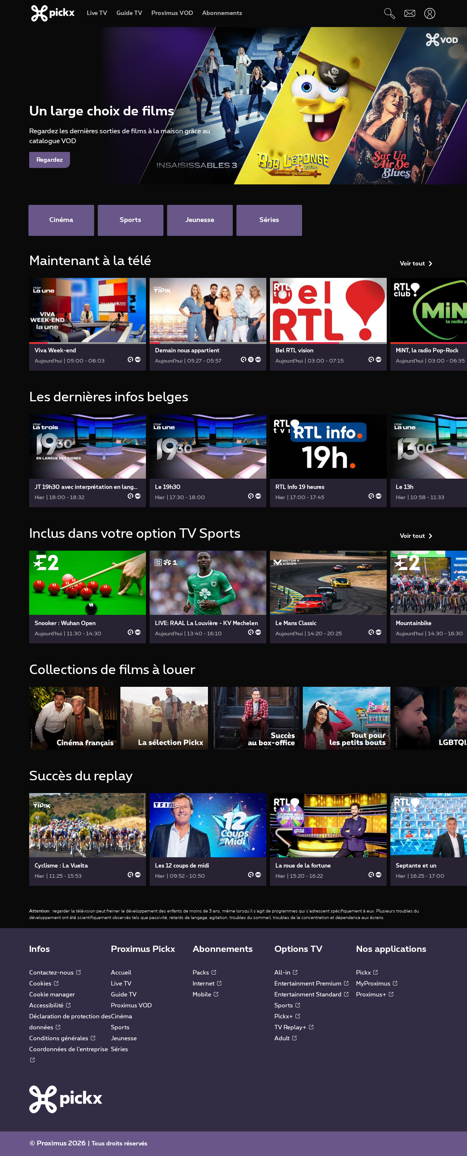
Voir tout (412, 264)
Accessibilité (47, 1005)
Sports (120, 1027)
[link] (87, 324)
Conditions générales (59, 1038)
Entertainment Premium (308, 984)
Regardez (49, 160)
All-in (283, 973)
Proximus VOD (131, 1005)
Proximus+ (372, 995)
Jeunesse (124, 1038)
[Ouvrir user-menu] (430, 13)
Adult (282, 1038)
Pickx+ (284, 1016)
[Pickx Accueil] (65, 1099)
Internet (204, 984)
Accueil (121, 973)
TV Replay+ (291, 1027)
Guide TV (123, 995)
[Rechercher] (389, 13)
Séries (119, 1049)
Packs (202, 973)
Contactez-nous (52, 973)
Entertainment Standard (308, 995)
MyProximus (374, 984)
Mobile (203, 995)
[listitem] (73, 718)
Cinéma (121, 1016)
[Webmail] (410, 13)
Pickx (364, 973)
